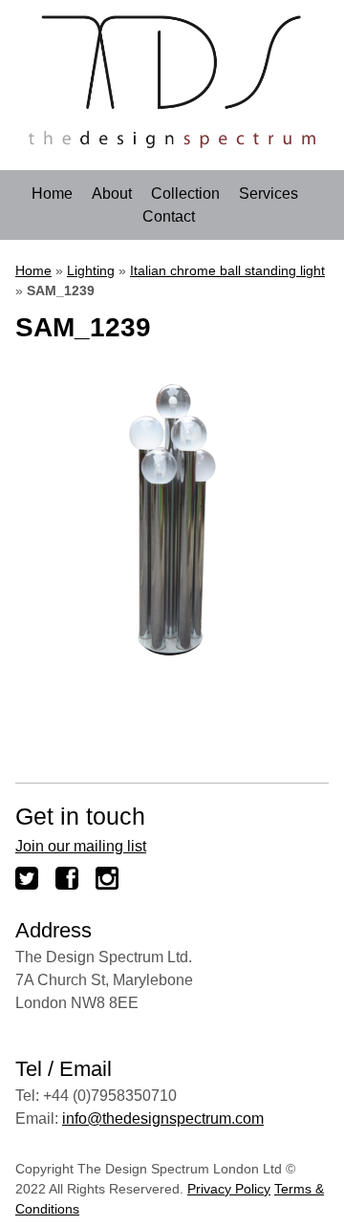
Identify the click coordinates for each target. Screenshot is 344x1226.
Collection (185, 194)
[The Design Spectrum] (172, 143)
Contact (168, 217)
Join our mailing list (80, 846)
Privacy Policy (228, 1188)
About (112, 194)
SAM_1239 (83, 327)
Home (52, 194)
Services (268, 194)
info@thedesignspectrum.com (163, 1118)
